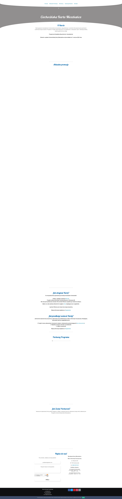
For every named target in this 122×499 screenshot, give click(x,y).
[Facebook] (69, 490)
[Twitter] (72, 490)
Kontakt (76, 3)
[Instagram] (77, 490)
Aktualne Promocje (53, 3)
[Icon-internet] (79, 490)
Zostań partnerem (69, 3)
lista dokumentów (80, 323)
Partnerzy (61, 3)
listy (65, 303)
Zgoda (83, 497)
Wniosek (67, 298)
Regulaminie (68, 310)
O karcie (46, 3)
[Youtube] (74, 490)
